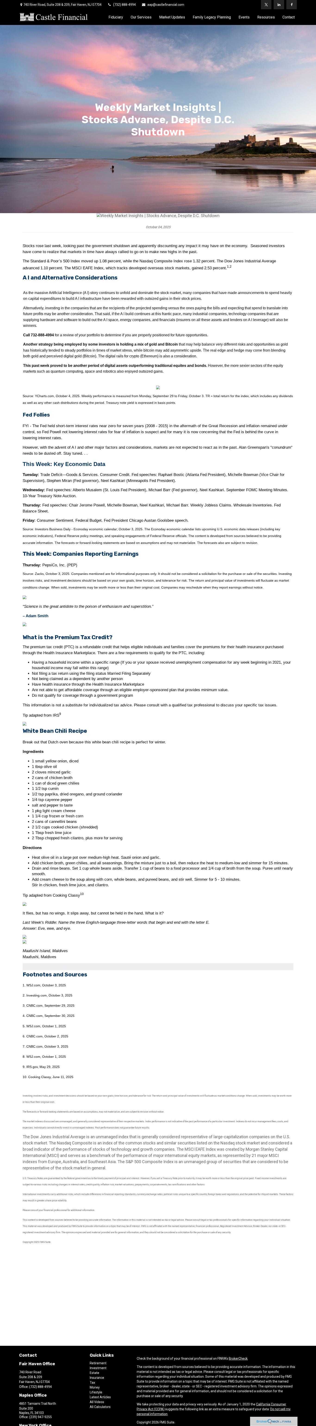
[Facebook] (291, 4)
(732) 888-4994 (124, 4)
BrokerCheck (238, 1358)
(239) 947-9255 (40, 1417)
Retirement (98, 1363)
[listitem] (158, 400)
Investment (98, 1368)
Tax (92, 1382)
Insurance (97, 1378)
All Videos (97, 1402)
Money (95, 1387)
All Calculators (100, 1407)
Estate (94, 1373)
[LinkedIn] (279, 4)
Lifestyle (96, 1392)
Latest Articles (100, 1397)
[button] (115, 17)
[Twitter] (266, 4)
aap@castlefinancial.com (165, 4)
